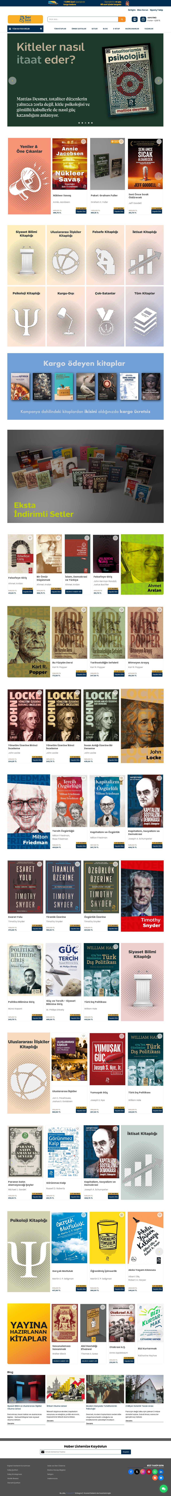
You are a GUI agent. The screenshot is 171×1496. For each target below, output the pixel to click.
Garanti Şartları (13, 1482)
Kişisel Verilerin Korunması (18, 1465)
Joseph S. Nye (97, 1100)
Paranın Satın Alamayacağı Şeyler (21, 1183)
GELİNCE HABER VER (73, 592)
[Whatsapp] (155, 1471)
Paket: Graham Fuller (104, 195)
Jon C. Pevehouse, (61, 1098)
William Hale (90, 1008)
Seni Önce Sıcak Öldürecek (139, 196)
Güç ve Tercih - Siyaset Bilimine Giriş (60, 1002)
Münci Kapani (15, 1008)
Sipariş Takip (156, 10)
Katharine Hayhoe (147, 1355)
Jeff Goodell (135, 203)
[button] (79, 123)
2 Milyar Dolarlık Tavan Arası (139, 1406)
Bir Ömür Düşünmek (43, 578)
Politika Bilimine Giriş (21, 1001)
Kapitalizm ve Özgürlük (105, 832)
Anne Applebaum (118, 1353)
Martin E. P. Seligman (63, 1278)
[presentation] (12, 81)
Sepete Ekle (81, 211)
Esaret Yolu (15, 916)
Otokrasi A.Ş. (117, 1347)
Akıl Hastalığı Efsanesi (89, 1347)
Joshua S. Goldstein (62, 1101)
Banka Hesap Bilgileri (56, 1470)
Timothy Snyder (16, 921)
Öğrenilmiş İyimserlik (103, 1271)
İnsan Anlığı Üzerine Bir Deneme (98, 747)
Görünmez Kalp (56, 1182)
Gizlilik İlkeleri (13, 1478)
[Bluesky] (161, 1477)
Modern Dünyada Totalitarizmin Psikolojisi (101, 1407)
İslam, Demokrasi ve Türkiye (76, 578)
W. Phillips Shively (55, 1009)
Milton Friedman (98, 837)
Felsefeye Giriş (17, 577)
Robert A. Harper (137, 1280)
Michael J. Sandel (17, 1189)
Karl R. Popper (59, 667)
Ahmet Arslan (15, 583)
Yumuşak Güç (99, 1092)
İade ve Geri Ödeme (56, 1465)
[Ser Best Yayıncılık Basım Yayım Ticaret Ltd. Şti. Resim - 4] (145, 255)
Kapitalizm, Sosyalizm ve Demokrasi (144, 832)
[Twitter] (137, 1471)
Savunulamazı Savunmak (61, 1347)
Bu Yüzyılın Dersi (62, 662)
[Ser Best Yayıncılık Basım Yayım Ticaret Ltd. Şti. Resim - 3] (105, 255)
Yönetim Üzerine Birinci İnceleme (22, 747)
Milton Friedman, (61, 835)
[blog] (155, 1477)
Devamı (10, 1423)
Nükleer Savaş (62, 195)
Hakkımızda (52, 1478)
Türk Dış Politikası (95, 1001)
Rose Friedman (60, 839)
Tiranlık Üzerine (56, 916)
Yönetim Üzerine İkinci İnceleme (60, 747)
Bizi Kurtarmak (147, 1348)
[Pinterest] (149, 1471)
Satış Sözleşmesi (14, 1474)
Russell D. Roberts (55, 1188)
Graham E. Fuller (99, 202)
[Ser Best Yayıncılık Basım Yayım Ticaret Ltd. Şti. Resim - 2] (66, 255)
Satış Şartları (12, 1470)
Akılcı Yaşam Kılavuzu (142, 1269)
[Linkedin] (161, 1471)
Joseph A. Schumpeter (140, 838)
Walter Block (59, 1353)
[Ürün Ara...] (122, 19)
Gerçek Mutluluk (62, 1271)
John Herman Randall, (105, 581)
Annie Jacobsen (61, 202)
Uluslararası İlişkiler (64, 1091)
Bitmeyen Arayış (138, 662)
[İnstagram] (143, 1471)
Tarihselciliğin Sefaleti (104, 662)
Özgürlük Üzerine (95, 916)
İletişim (132, 10)
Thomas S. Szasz (89, 1353)
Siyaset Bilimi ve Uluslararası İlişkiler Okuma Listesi (24, 1407)
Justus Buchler (101, 584)
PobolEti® (70, 1493)
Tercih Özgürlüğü (63, 830)
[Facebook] (131, 1471)
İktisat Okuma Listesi (57, 1406)
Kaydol (126, 1452)
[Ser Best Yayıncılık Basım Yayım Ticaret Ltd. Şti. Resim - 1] (29, 176)
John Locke (14, 753)
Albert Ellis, (134, 1276)
